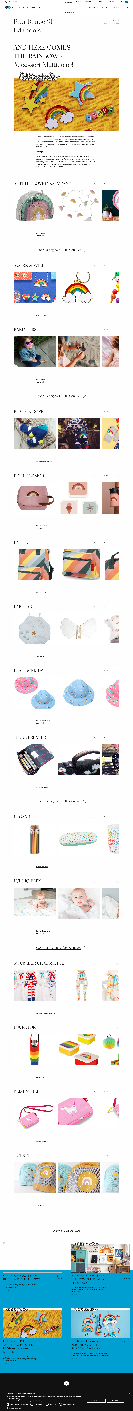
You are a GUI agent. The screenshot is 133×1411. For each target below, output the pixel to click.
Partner (78, 2)
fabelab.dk (40, 656)
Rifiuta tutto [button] (116, 1401)
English (111, 2)
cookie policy (15, 1399)
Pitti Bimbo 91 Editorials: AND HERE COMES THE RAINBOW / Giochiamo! (86, 1345)
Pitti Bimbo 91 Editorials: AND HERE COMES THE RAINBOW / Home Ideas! (89, 1279)
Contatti (100, 2)
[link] (122, 2)
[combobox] (130, 1393)
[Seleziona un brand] (39, 7)
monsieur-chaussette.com (46, 1013)
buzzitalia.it (40, 236)
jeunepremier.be (42, 787)
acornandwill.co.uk (43, 315)
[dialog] (66, 1400)
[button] (45, 1408)
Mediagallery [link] (116, 7)
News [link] (107, 7)
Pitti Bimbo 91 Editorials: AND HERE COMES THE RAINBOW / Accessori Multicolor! (18, 1347)
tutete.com (40, 528)
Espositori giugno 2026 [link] (95, 7)
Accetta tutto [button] (96, 1401)
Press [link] (126, 7)
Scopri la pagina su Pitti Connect (58, 250)
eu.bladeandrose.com (44, 461)
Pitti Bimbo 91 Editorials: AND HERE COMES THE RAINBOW (21, 1278)
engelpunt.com (41, 592)
